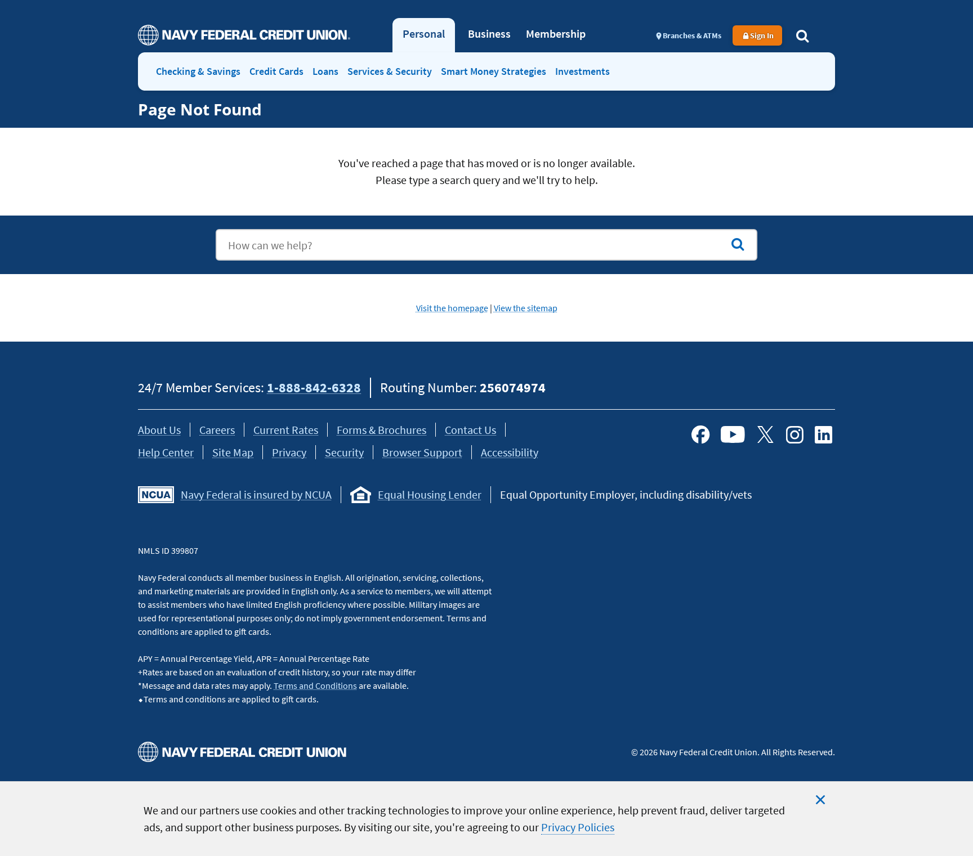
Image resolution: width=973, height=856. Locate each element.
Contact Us (470, 430)
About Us (159, 430)
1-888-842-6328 (314, 387)
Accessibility (509, 452)
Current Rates (285, 430)
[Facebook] (700, 434)
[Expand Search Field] (802, 35)
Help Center (166, 452)
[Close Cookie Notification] (820, 800)
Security (344, 452)
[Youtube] (732, 434)
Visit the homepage (452, 307)
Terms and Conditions (315, 685)
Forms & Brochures (381, 430)
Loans (325, 71)
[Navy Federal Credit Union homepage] (244, 35)
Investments (582, 71)
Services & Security (389, 71)
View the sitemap (525, 307)
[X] (765, 434)
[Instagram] (794, 434)
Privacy (289, 452)
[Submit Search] (737, 244)
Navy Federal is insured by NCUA (256, 494)
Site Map (232, 452)
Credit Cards (276, 71)
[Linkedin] (824, 434)
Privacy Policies (577, 827)
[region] (486, 818)
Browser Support (422, 452)
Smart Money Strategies (493, 71)
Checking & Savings (198, 71)
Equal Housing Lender (429, 494)
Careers (217, 430)
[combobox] (486, 245)
